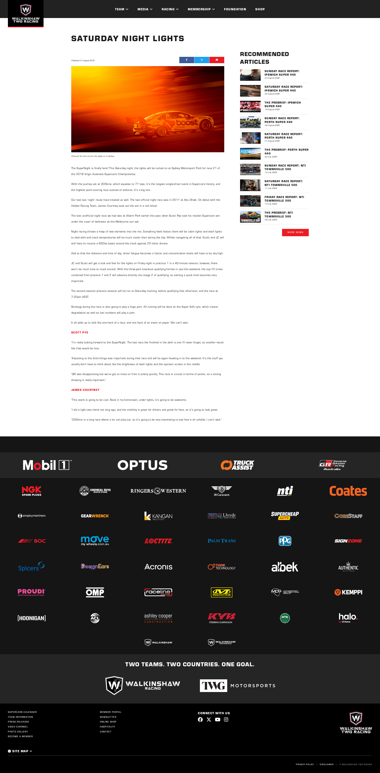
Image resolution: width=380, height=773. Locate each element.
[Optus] (142, 465)
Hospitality (107, 726)
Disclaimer (326, 764)
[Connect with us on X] (208, 720)
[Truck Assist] (237, 465)
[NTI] (285, 491)
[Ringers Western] (158, 490)
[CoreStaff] (348, 516)
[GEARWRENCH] (95, 515)
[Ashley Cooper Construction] (158, 618)
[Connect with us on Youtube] (217, 720)
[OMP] (95, 592)
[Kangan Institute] (158, 516)
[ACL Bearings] (95, 618)
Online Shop (108, 721)
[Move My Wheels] (95, 541)
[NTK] (285, 618)
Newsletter (108, 717)
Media (143, 9)
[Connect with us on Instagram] (226, 720)
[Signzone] (348, 541)
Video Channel (18, 726)
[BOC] (32, 541)
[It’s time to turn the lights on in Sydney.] (147, 109)
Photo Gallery (18, 731)
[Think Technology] (222, 567)
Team (119, 9)
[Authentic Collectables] (348, 567)
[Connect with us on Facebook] (200, 720)
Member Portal (110, 712)
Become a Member (20, 736)
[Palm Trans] (222, 541)
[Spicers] (32, 567)
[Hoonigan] (32, 618)
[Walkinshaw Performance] (222, 642)
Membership (199, 9)
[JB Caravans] (221, 491)
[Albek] (285, 567)
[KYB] (222, 618)
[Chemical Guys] (95, 491)
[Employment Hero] (32, 516)
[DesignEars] (95, 566)
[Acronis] (158, 566)
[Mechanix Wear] (222, 592)
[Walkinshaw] (158, 642)
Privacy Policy (305, 764)
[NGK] (31, 491)
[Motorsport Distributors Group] (285, 592)
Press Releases (18, 721)
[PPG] (285, 541)
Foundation (235, 9)
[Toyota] (332, 465)
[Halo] (348, 618)
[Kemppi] (348, 592)
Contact (106, 731)
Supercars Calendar (22, 712)
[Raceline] (158, 592)
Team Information (20, 717)
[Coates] (348, 491)
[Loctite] (158, 541)
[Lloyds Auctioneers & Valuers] (222, 516)
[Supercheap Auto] (285, 516)
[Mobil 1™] (47, 465)
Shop (260, 9)
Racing (168, 9)
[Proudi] (32, 592)
